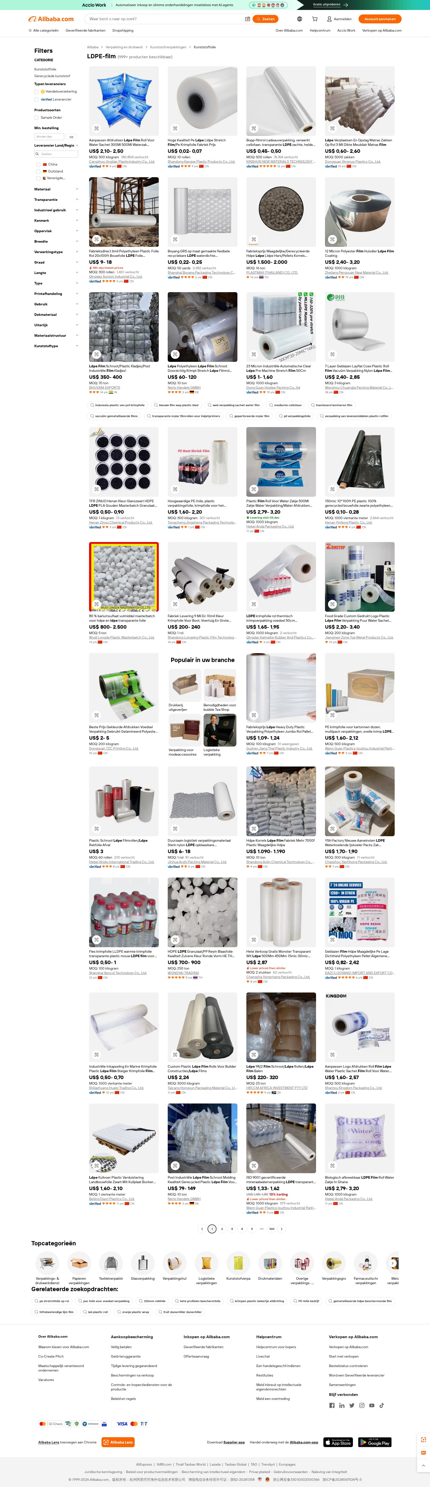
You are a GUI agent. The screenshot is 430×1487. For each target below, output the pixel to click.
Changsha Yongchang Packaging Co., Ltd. (278, 977)
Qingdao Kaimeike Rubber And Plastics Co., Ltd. (281, 637)
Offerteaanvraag (196, 1356)
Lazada (215, 1464)
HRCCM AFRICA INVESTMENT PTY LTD (277, 1088)
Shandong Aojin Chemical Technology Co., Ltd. (281, 862)
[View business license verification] (260, 1479)
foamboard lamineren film (334, 405)
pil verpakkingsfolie (297, 416)
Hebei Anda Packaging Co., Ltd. (270, 526)
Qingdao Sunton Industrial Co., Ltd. (115, 276)
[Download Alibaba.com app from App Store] (338, 1442)
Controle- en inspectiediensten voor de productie (141, 1387)
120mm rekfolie (154, 1301)
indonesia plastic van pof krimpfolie (120, 405)
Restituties (264, 1375)
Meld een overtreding (273, 1399)
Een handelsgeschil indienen (278, 1366)
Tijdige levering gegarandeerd (134, 1366)
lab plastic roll (98, 1312)
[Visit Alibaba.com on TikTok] (382, 1405)
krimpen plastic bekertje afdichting (259, 1301)
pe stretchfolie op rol (54, 1301)
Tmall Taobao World (191, 1464)
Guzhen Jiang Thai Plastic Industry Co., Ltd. (279, 748)
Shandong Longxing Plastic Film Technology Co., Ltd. (202, 637)
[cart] (316, 20)
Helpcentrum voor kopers (276, 1347)
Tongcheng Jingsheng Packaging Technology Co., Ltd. (202, 522)
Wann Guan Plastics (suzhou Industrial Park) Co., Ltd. (360, 748)
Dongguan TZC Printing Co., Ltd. (114, 748)
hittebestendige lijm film (57, 1312)
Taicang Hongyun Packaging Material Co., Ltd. (202, 1088)
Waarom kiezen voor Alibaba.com (63, 1347)
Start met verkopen (344, 1356)
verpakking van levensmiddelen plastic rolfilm (356, 416)
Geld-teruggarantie (126, 1356)
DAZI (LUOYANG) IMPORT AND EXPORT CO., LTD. (360, 973)
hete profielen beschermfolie (200, 1301)
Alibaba (92, 47)
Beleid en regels (123, 1399)
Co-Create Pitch (51, 1356)
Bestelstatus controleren (348, 1366)
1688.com (163, 1464)
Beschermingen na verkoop (132, 1375)
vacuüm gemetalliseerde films (116, 416)
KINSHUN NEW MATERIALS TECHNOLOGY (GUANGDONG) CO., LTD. (281, 162)
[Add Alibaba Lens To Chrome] (118, 1442)
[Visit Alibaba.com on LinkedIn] (342, 1405)
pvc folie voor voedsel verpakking (106, 1301)
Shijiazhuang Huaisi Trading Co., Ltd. (116, 1088)
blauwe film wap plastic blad (178, 405)
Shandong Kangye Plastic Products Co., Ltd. (201, 162)
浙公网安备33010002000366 (296, 1480)
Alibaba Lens (48, 1442)
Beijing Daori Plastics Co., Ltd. (112, 1199)
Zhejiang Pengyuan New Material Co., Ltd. (356, 273)
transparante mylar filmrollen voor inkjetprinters (186, 416)
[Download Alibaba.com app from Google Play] (375, 1442)
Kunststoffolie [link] (205, 47)
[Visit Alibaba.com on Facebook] (332, 1405)
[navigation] (56, 638)
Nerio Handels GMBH (184, 387)
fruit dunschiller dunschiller (182, 1312)
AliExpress (144, 1464)
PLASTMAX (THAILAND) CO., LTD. (272, 273)
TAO (254, 1464)
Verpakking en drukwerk (124, 47)
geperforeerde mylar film (251, 416)
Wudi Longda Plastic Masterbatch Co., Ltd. (122, 637)
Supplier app (234, 1442)
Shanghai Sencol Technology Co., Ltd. (118, 973)
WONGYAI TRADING (183, 973)
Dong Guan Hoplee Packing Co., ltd (273, 387)
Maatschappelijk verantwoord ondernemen (61, 1368)
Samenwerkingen (342, 1385)
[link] (423, 1439)
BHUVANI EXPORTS (104, 387)
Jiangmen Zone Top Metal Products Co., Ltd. (359, 637)
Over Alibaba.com (52, 1336)
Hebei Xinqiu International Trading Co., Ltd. (121, 862)
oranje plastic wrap (135, 1312)
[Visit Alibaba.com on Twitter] (352, 1405)
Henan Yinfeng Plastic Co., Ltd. (348, 522)
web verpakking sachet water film (236, 405)
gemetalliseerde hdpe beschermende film (362, 1301)
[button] (248, 19)
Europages (287, 1464)
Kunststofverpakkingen (168, 47)
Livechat (263, 1356)
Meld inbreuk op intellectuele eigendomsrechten (278, 1387)
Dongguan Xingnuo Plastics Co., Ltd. (353, 162)
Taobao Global (235, 1464)
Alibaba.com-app (304, 1442)
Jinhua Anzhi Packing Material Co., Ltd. (197, 862)
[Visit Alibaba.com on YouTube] (372, 1405)
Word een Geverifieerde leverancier (356, 1375)
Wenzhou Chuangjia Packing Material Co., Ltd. (360, 387)
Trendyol (268, 1464)
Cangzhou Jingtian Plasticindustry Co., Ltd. (122, 162)
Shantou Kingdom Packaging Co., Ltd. (353, 1088)
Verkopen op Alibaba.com (348, 1347)
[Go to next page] (281, 1228)
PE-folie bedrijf (308, 1301)
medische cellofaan (288, 405)
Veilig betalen (121, 1347)
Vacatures (46, 1380)
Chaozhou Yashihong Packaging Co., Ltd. (356, 862)
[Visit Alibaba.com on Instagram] (362, 1405)
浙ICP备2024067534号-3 (342, 1480)
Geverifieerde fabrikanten (203, 1347)
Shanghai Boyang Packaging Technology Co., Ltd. (202, 273)
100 (271, 1229)
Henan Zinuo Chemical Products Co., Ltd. (121, 522)
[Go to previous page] (202, 1228)
